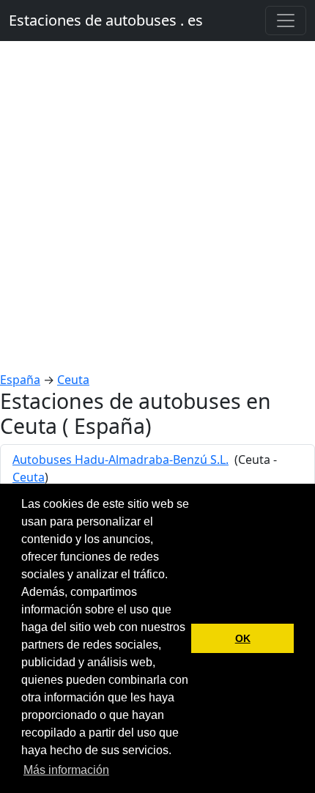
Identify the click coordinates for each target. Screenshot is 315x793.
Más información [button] (66, 770)
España (20, 380)
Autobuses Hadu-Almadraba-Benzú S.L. (120, 459)
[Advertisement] (157, 206)
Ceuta (73, 380)
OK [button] (243, 638)
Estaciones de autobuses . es (106, 20)
